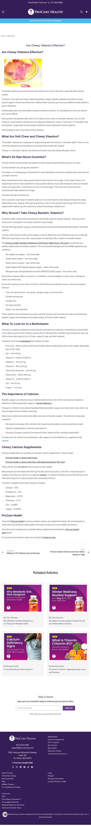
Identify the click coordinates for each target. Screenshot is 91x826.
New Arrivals (52, 745)
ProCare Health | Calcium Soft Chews (21, 458)
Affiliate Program (8, 784)
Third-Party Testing (9, 776)
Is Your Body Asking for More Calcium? (18, 669)
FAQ (3, 796)
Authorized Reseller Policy (11, 808)
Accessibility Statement (10, 802)
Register (51, 776)
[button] (5, 814)
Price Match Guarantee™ (11, 799)
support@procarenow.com (22, 748)
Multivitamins (53, 737)
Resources (11, 36)
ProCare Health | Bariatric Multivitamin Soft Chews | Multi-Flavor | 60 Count (37, 243)
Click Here (57, 21)
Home (3, 36)
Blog (3, 781)
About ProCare (7, 773)
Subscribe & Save (54, 751)
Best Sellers (52, 748)
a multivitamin (25, 341)
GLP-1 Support (53, 742)
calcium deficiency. (44, 403)
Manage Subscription (56, 779)
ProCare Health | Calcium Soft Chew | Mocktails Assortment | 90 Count (35, 462)
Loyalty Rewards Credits (57, 781)
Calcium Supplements (56, 739)
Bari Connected (7, 779)
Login (50, 773)
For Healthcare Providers (11, 787)
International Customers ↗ (58, 754)
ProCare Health (17, 521)
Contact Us (6, 793)
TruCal (43, 475)
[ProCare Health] (45, 11)
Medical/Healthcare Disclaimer (13, 805)
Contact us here (49, 537)
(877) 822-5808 (22, 745)
